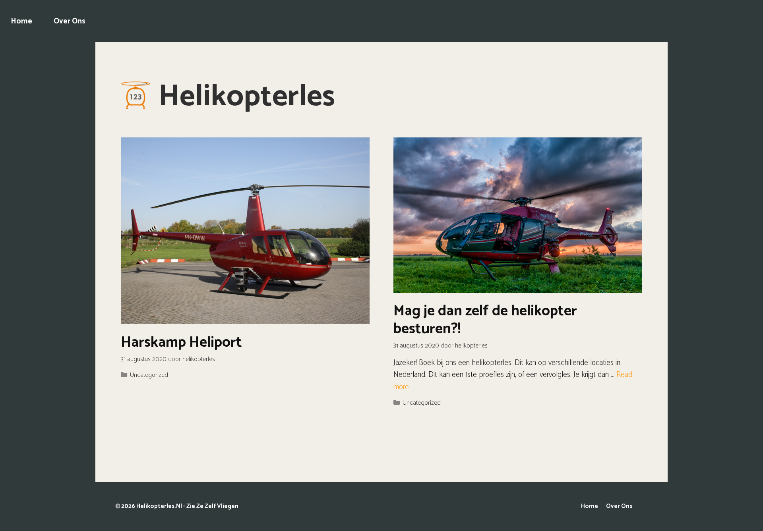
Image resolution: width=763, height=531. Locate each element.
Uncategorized (149, 375)
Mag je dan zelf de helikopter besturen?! (485, 320)
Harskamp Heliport (181, 342)
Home (21, 21)
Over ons (69, 21)
